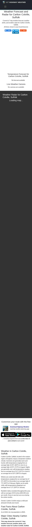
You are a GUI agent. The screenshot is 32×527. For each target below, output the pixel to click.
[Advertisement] (16, 54)
